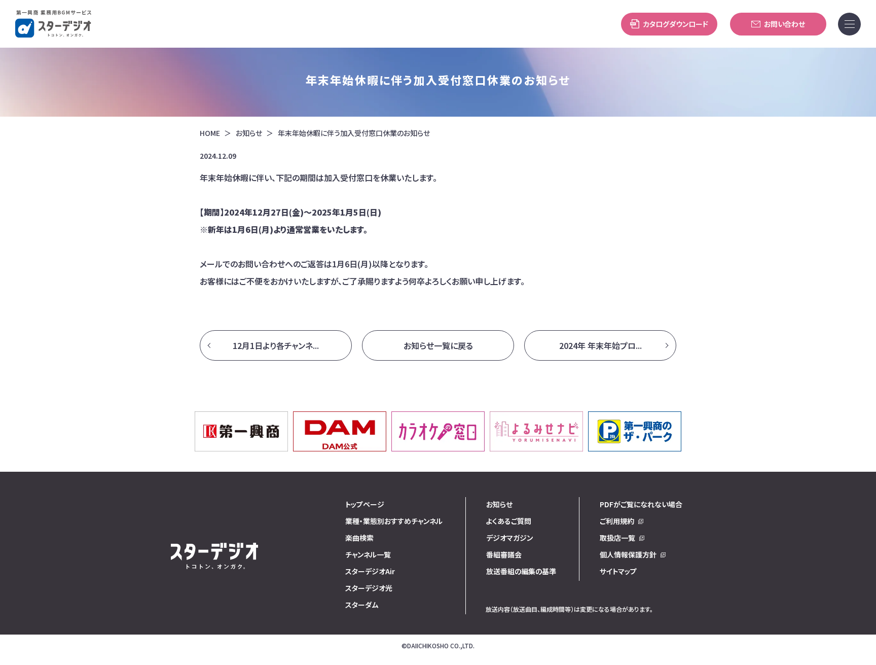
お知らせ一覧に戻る (438, 345)
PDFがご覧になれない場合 (641, 504)
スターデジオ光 (368, 588)
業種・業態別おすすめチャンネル (394, 521)
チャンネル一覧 (368, 554)
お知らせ (249, 133)
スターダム (361, 605)
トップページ (364, 504)
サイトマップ (618, 571)
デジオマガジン (509, 538)
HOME (210, 133)
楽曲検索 (359, 538)
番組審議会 (504, 554)
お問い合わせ (784, 24)
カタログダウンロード (675, 24)
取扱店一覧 (617, 538)
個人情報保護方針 (628, 554)
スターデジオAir (370, 571)
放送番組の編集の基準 (521, 571)
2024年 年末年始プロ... (600, 345)
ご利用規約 (617, 521)
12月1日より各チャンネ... (276, 345)
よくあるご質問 (508, 521)
